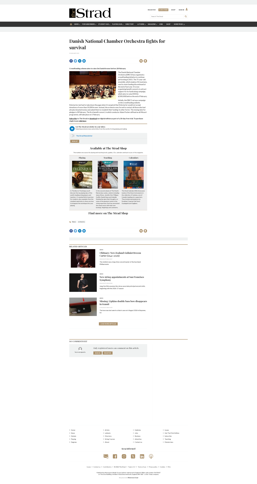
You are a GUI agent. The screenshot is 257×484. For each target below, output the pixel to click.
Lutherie (107, 433)
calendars (119, 152)
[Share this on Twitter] (75, 61)
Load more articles (108, 324)
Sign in (120, 56)
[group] (178, 24)
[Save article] (145, 61)
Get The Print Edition (172, 433)
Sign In (181, 10)
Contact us (138, 442)
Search (185, 16)
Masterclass (169, 442)
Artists (107, 430)
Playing (82, 157)
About (107, 442)
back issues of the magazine (134, 152)
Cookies (162, 467)
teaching (101, 152)
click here (82, 121)
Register (152, 10)
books (106, 152)
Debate (73, 436)
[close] (147, 56)
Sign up (75, 141)
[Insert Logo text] (90, 17)
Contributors (107, 467)
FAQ (169, 467)
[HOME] (71, 24)
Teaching (108, 157)
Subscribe (163, 10)
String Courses (110, 439)
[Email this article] (84, 61)
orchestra (81, 222)
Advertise (138, 439)
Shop (173, 10)
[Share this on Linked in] (80, 61)
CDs (114, 152)
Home (73, 430)
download (93, 118)
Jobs (136, 433)
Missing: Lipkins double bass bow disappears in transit (123, 303)
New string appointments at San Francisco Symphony (122, 278)
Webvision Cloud (133, 477)
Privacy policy (153, 467)
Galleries (138, 430)
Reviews (137, 436)
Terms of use (142, 467)
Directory (108, 436)
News (74, 222)
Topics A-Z (131, 467)
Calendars (133, 157)
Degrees (74, 442)
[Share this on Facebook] (71, 61)
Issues (167, 430)
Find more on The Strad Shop (108, 213)
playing (93, 152)
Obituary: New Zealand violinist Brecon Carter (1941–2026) (120, 254)
